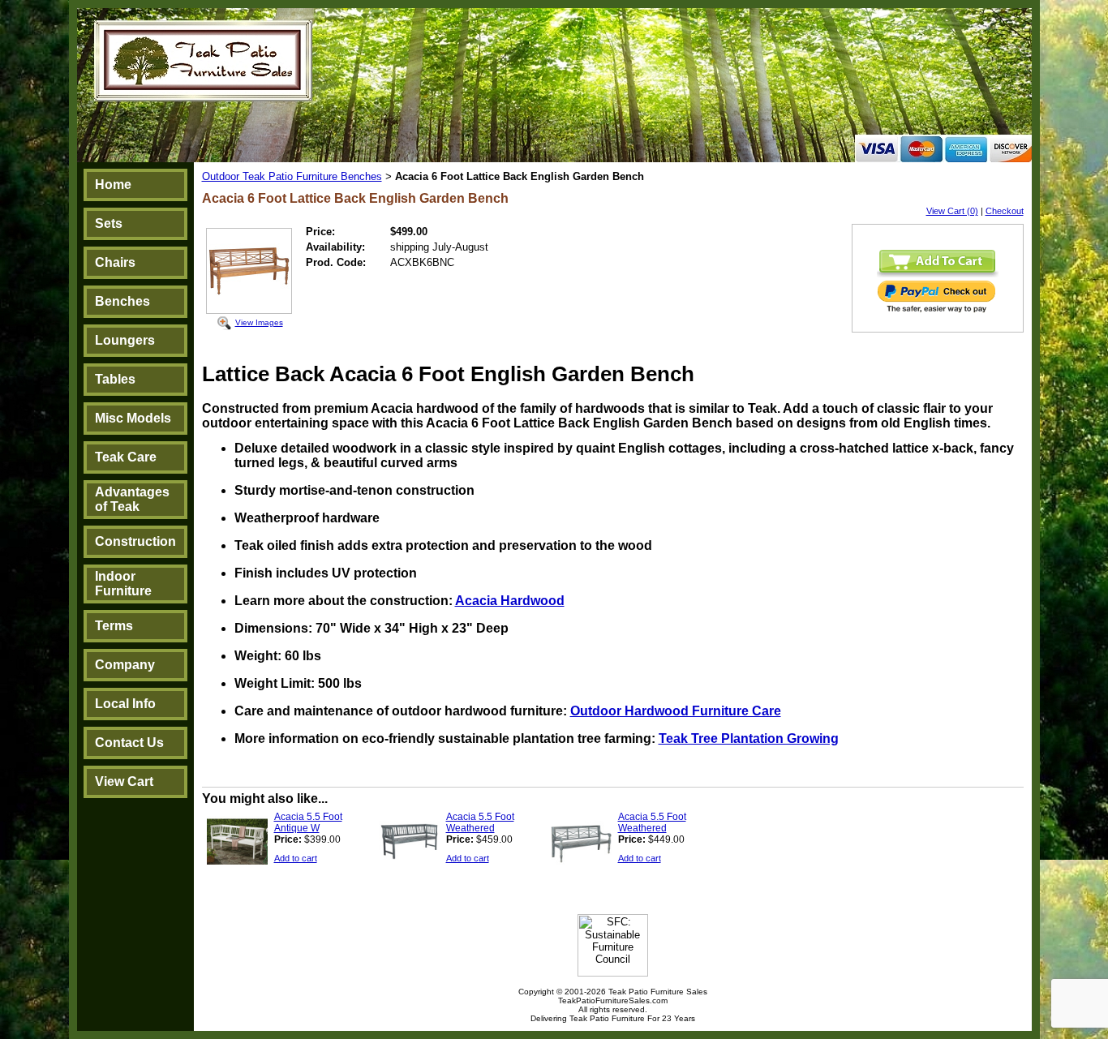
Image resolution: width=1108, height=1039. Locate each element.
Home (113, 184)
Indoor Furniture (123, 583)
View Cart (124, 781)
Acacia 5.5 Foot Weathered (480, 822)
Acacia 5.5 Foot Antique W (308, 822)
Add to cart (295, 858)
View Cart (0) (952, 211)
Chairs (115, 262)
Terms (114, 626)
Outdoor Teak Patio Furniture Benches (292, 176)
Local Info (125, 704)
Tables (115, 379)
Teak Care (126, 457)
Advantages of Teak (132, 499)
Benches (122, 301)
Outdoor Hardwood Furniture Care (675, 711)
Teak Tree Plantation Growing (749, 738)
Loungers (125, 340)
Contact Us (129, 742)
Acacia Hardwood (510, 601)
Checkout (1005, 211)
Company (125, 665)
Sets (108, 223)
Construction (135, 541)
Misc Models (133, 418)
